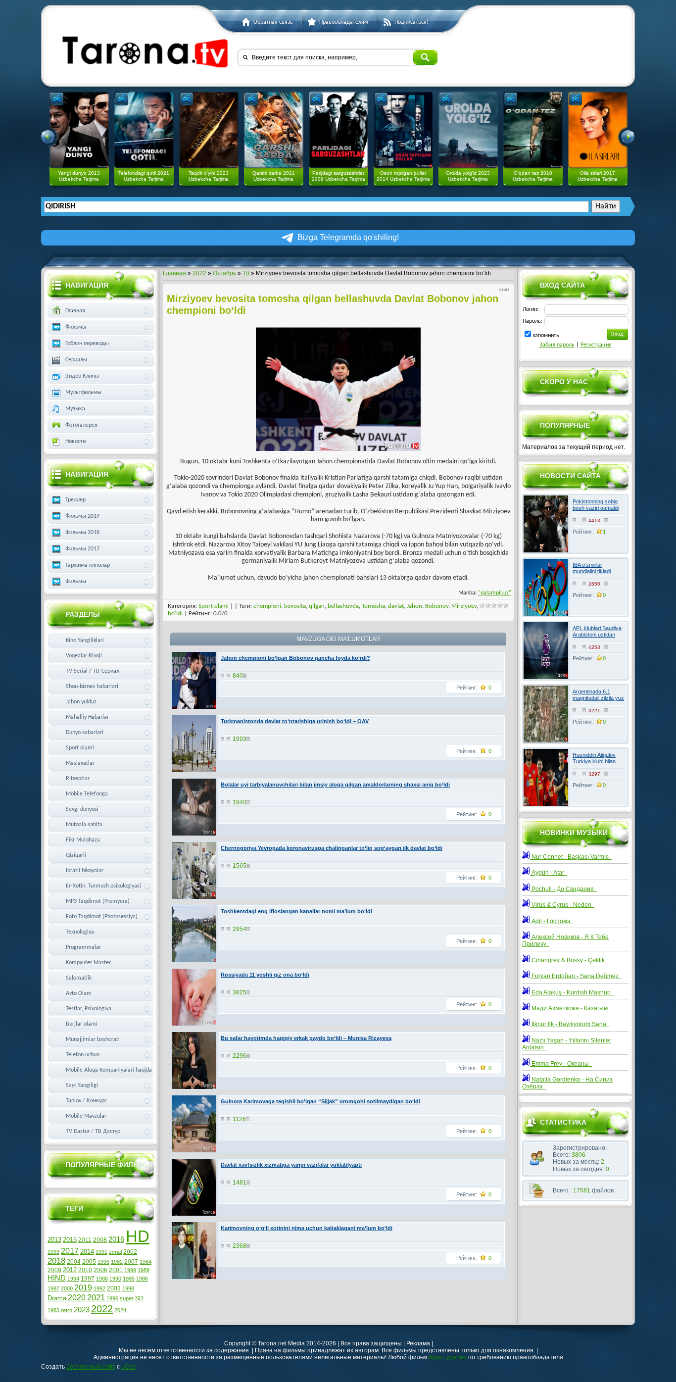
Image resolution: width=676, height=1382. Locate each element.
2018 (56, 1261)
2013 (54, 1239)
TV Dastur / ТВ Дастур (93, 1132)
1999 (130, 1270)
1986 (142, 1279)
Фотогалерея (81, 425)
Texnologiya (80, 932)
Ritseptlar (78, 779)
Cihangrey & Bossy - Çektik (569, 960)
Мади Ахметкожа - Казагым (570, 1008)
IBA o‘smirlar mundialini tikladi (592, 568)
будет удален (448, 1357)
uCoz (128, 1366)
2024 (120, 1310)
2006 (100, 1270)
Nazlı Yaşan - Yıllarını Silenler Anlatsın (566, 1044)
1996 (112, 1298)
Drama (57, 1298)
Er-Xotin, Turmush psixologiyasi (103, 886)
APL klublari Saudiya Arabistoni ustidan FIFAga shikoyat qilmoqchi (597, 638)
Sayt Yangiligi (82, 1085)
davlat (396, 606)
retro (66, 1310)
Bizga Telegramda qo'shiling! (348, 237)
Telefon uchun (82, 1055)
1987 (53, 1288)
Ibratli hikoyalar (84, 871)
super (127, 1298)
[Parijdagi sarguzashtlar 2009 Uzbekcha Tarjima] (338, 130)
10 (245, 273)
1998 (128, 1288)
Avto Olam (79, 993)
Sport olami (213, 606)
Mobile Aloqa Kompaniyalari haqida (109, 1070)
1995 (103, 1262)
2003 (114, 1288)
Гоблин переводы (87, 343)
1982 (117, 1262)
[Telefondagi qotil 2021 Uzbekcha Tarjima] (144, 130)
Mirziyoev (464, 606)
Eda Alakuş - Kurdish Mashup (572, 992)
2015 (70, 1239)
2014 (87, 1251)
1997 (88, 1278)
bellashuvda (343, 606)
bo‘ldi (175, 613)
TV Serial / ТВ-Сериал (92, 671)
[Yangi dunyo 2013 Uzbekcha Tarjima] (79, 130)
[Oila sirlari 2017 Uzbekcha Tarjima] (598, 130)
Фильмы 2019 (82, 516)
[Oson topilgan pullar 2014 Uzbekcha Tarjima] (403, 130)
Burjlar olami (81, 1024)
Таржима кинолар (87, 565)
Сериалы (76, 360)
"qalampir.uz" (494, 593)
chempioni (267, 606)
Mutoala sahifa (84, 825)
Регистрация (596, 345)
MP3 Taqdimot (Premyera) (98, 901)
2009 (54, 1270)
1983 (53, 1310)
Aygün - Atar (548, 872)
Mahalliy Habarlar (87, 717)
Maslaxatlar (80, 763)
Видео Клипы (82, 376)
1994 (73, 1279)
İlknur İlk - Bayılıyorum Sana (569, 1024)
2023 (82, 1310)
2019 (83, 1287)
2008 (100, 1239)
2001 (116, 1270)
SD (139, 1298)
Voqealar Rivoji (84, 656)
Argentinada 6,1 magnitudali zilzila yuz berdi (598, 698)
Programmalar (83, 947)
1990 (115, 1279)
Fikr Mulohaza (83, 840)
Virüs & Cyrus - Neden (562, 904)
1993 (53, 1252)
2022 (199, 273)
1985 (129, 1279)
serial (115, 1252)
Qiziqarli (76, 855)
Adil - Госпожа (552, 921)
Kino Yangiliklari (85, 640)
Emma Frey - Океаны (561, 1063)
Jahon (414, 606)
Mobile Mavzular (86, 1116)
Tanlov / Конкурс (86, 1101)
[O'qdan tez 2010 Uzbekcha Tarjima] (533, 130)
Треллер (75, 500)
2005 (89, 1261)
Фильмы (75, 327)
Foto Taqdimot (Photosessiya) (102, 917)
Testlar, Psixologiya (88, 1009)
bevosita (295, 606)
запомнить (545, 336)
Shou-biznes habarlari (92, 687)
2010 (85, 1270)
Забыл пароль (557, 345)
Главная (174, 273)
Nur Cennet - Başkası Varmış (571, 856)
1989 (143, 1270)
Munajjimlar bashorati (93, 1039)
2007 (131, 1261)
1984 (145, 1262)
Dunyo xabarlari (84, 733)
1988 (102, 1279)
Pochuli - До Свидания (563, 889)
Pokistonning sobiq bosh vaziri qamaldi (596, 504)
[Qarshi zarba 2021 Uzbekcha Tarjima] (273, 130)
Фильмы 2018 (82, 533)
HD (137, 1236)
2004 (74, 1261)
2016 (116, 1239)
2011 (85, 1239)
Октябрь (224, 273)
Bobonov (436, 606)
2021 (96, 1297)
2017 (70, 1251)
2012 (70, 1270)
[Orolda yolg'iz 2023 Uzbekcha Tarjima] (468, 130)
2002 (130, 1251)
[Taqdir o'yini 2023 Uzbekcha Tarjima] (209, 130)
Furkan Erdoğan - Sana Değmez (576, 976)
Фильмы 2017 (82, 549)
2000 (67, 1288)
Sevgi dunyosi (82, 809)
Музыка (75, 409)
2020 (77, 1297)
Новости (75, 441)
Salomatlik (79, 978)
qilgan (317, 606)
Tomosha (373, 606)
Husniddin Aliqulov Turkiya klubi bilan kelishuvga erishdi (594, 761)
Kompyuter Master (88, 963)
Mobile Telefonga (87, 794)
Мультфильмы (83, 392)
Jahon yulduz (81, 702)
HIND (57, 1278)
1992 (99, 1288)
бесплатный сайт (90, 1366)
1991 (101, 1252)
